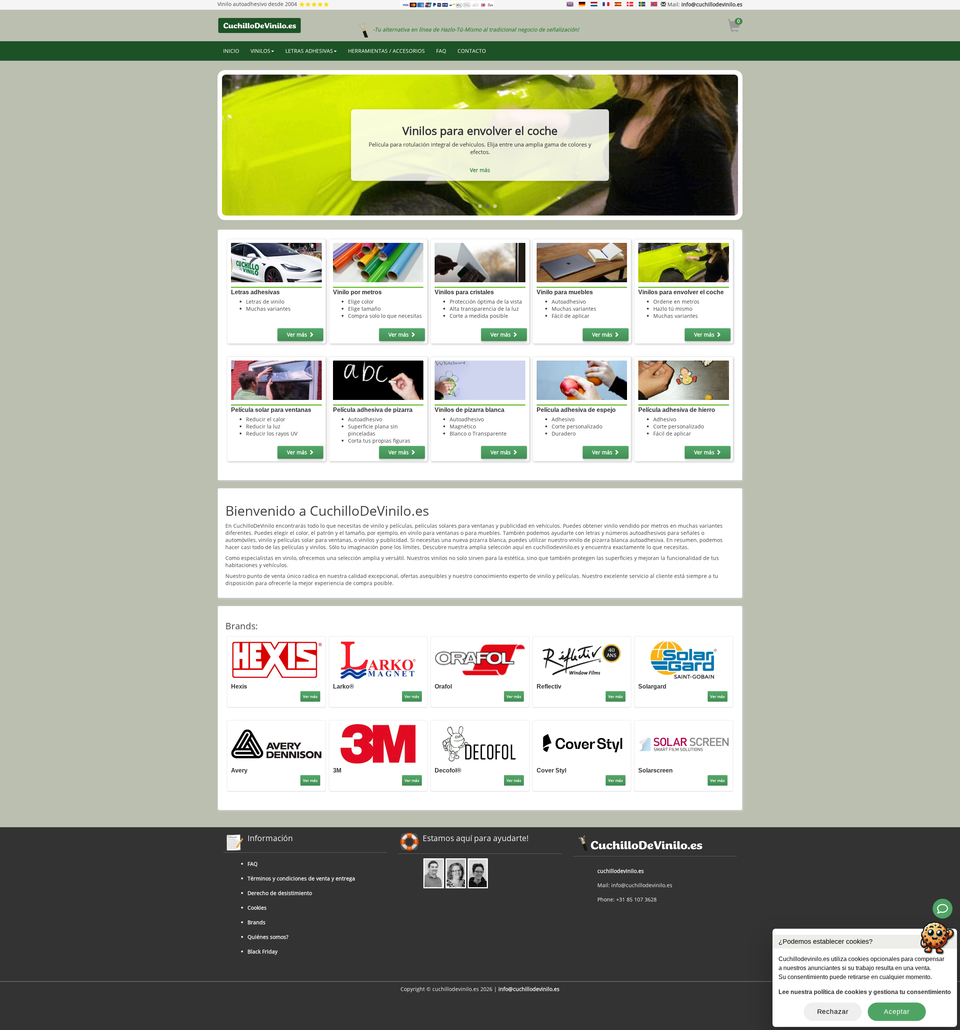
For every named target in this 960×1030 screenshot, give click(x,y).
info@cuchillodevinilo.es (711, 4)
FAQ (441, 50)
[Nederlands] (594, 4)
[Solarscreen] (683, 743)
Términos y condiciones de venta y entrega (301, 878)
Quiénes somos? (268, 936)
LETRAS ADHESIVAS (309, 50)
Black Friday (263, 951)
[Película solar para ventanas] (276, 379)
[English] (570, 4)
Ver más (480, 173)
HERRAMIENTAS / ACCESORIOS (386, 50)
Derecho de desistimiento (280, 893)
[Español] (618, 4)
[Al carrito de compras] (734, 27)
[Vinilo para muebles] (582, 261)
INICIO (231, 50)
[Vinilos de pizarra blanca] (480, 379)
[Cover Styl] (582, 743)
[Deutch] (582, 4)
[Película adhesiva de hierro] (683, 379)
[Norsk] (654, 4)
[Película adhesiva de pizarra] (378, 379)
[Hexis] (276, 659)
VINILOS (260, 50)
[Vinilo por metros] (378, 261)
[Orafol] (480, 659)
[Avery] (276, 743)
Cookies (257, 907)
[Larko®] (378, 659)
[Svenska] (642, 4)
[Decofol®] (480, 743)
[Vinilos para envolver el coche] (683, 261)
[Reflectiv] (582, 659)
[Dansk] (630, 4)
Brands (257, 922)
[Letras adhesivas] (276, 261)
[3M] (378, 743)
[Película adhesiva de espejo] (582, 379)
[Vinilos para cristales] (480, 261)
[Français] (606, 4)
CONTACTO (472, 50)
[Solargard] (683, 659)
